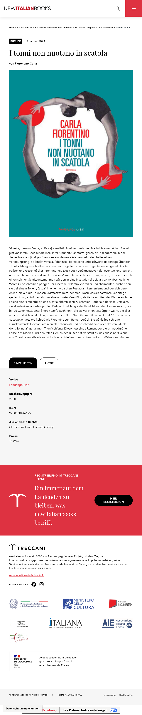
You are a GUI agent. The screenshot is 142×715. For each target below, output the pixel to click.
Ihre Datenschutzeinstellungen (85, 710)
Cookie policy (126, 694)
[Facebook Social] (33, 584)
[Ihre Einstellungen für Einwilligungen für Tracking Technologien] (22, 708)
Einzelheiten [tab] (23, 363)
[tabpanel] (71, 410)
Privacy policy (109, 694)
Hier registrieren (113, 500)
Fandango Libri (19, 384)
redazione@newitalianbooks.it (26, 575)
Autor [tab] (49, 363)
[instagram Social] (41, 584)
